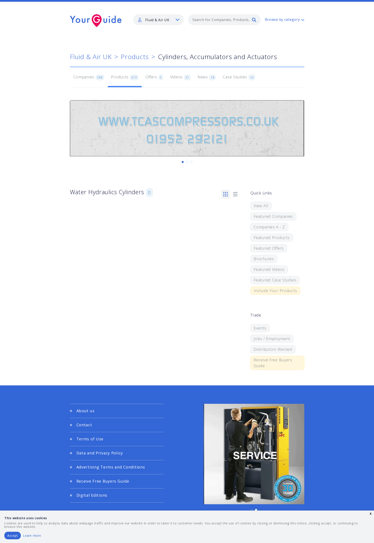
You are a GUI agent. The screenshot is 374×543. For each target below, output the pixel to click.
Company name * (204, 276)
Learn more (32, 535)
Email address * (112, 297)
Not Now (144, 321)
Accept (12, 535)
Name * (106, 276)
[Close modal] (270, 245)
